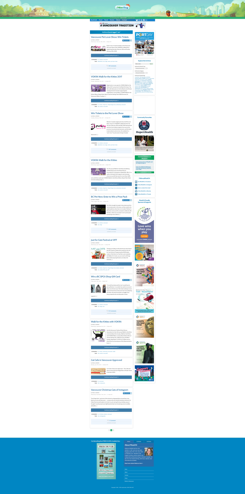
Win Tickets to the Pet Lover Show (107, 113)
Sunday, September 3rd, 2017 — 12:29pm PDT (101, 81)
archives (148, 77)
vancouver (105, 59)
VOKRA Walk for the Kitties (104, 160)
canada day (137, 79)
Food (100, 20)
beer (153, 78)
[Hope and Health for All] (144, 127)
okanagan (148, 86)
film (104, 269)
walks (114, 351)
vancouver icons (144, 92)
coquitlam (149, 79)
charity (100, 104)
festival (150, 82)
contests (101, 59)
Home (126, 469)
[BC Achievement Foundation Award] (144, 274)
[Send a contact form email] (146, 20)
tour (149, 90)
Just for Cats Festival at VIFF (104, 240)
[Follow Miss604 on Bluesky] (137, 20)
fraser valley (142, 83)
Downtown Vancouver (147, 81)
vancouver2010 (138, 92)
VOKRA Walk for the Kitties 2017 (106, 76)
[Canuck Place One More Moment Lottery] (144, 224)
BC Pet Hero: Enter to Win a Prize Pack (109, 197)
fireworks (138, 83)
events (109, 61)
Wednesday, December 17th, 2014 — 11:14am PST (101, 394)
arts (144, 78)
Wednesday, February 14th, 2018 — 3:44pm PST (101, 41)
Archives (149, 441)
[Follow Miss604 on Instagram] (139, 20)
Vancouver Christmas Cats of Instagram (109, 390)
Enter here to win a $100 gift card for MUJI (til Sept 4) (144, 162)
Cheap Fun (105, 104)
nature (139, 86)
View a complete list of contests (143, 172)
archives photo (138, 78)
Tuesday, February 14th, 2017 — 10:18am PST (100, 117)
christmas (101, 414)
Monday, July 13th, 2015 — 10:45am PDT (99, 364)
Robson (141, 88)
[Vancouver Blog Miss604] (122, 7)
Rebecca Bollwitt (95, 39)
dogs (106, 61)
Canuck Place (141, 79)
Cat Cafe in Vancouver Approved (106, 360)
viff (108, 269)
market (141, 84)
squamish (148, 88)
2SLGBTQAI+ (137, 77)
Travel (106, 20)
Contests (139, 441)
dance (140, 80)
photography (102, 416)
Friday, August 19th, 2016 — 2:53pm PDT (99, 201)
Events (112, 20)
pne (148, 87)
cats (104, 61)
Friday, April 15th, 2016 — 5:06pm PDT (99, 281)
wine (152, 92)
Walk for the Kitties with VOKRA (106, 321)
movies (117, 268)
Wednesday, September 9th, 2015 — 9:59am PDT (101, 326)
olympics (136, 87)
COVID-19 (137, 80)
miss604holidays (147, 84)
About (118, 20)
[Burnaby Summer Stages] (144, 253)
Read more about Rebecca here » (134, 463)
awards (147, 78)
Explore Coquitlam (143, 82)
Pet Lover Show (114, 61)
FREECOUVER (123, 18)
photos (105, 414)
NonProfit (94, 20)
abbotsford (100, 61)
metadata (111, 58)
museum (136, 86)
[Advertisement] (144, 105)
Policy (126, 478)
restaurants (102, 383)
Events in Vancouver (129, 481)
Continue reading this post (110, 55)
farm (147, 82)
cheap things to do (112, 104)
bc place (150, 78)
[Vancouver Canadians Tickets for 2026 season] (122, 25)
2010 (141, 77)
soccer (144, 88)
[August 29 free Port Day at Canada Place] (144, 44)
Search (151, 63)
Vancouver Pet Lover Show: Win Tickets (110, 37)
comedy (145, 79)
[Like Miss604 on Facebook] (144, 20)
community (118, 104)
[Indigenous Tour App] (144, 143)
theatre (145, 89)
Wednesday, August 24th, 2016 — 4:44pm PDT (101, 164)
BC (98, 59)
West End (149, 92)
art (142, 78)
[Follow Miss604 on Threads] (141, 20)
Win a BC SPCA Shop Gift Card (105, 276)
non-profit (105, 106)
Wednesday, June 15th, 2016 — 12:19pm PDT (100, 244)
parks (140, 87)
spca (106, 269)
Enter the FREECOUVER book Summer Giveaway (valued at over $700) (143, 168)
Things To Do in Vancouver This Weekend (144, 90)
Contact (124, 20)
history (147, 83)
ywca (136, 93)
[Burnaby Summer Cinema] (144, 373)
